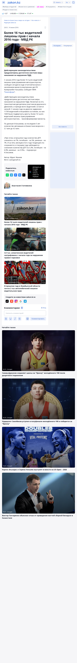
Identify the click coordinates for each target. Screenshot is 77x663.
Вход (44, 308)
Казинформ (9, 92)
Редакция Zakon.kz (10, 22)
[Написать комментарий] (25, 313)
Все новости (35, 20)
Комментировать (38, 319)
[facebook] (15, 175)
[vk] (19, 175)
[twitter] (24, 175)
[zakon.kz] (14, 2)
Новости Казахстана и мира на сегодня (17, 20)
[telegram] (11, 175)
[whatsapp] (7, 175)
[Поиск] (73, 2)
